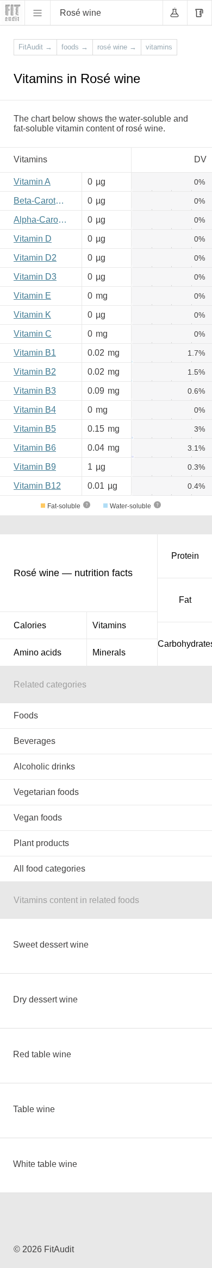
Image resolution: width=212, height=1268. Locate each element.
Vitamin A (32, 181)
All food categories (49, 868)
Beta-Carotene (42, 200)
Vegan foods (38, 817)
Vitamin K (32, 314)
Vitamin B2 (35, 371)
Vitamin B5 (35, 428)
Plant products (41, 843)
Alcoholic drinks (44, 766)
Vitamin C (33, 333)
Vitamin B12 (37, 485)
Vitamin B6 (35, 447)
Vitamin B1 (35, 352)
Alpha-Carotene (43, 219)
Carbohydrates (185, 643)
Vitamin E (32, 295)
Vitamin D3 (35, 276)
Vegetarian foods (46, 792)
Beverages (34, 741)
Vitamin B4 (35, 409)
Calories (30, 625)
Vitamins (109, 625)
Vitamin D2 (35, 257)
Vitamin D (33, 238)
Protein (185, 555)
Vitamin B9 (35, 466)
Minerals (109, 652)
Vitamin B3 (35, 390)
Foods (26, 715)
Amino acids (37, 652)
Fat (185, 599)
